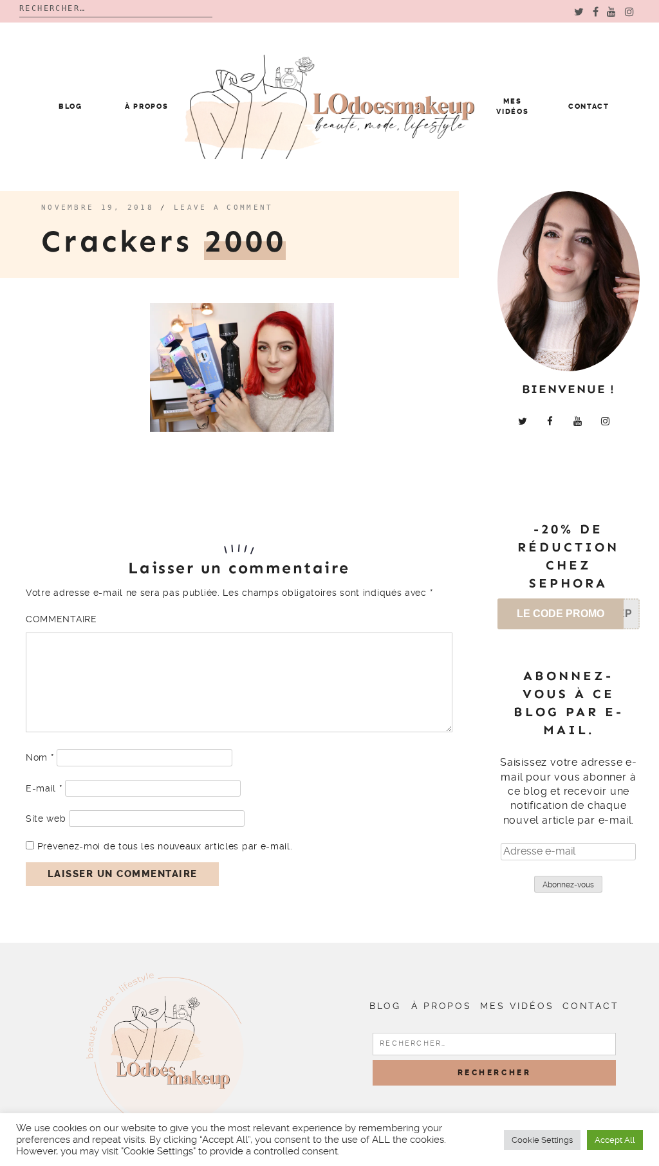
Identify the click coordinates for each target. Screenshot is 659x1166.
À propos (146, 106)
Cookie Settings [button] (542, 1140)
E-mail (44, 788)
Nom (40, 757)
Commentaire (61, 619)
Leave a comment (224, 207)
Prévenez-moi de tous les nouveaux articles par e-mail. (165, 846)
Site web (46, 818)
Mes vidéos (516, 1006)
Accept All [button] (615, 1140)
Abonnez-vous (568, 884)
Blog (70, 106)
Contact (588, 106)
